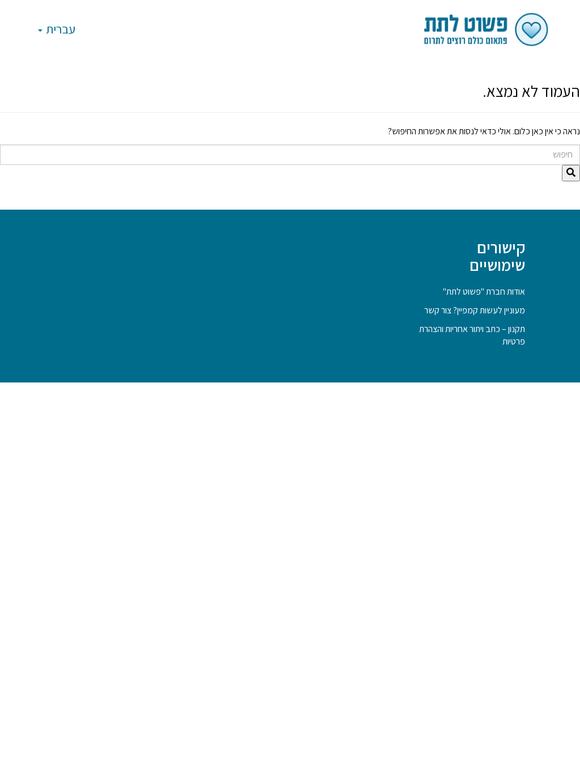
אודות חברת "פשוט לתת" (484, 291)
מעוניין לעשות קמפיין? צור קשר (474, 310)
